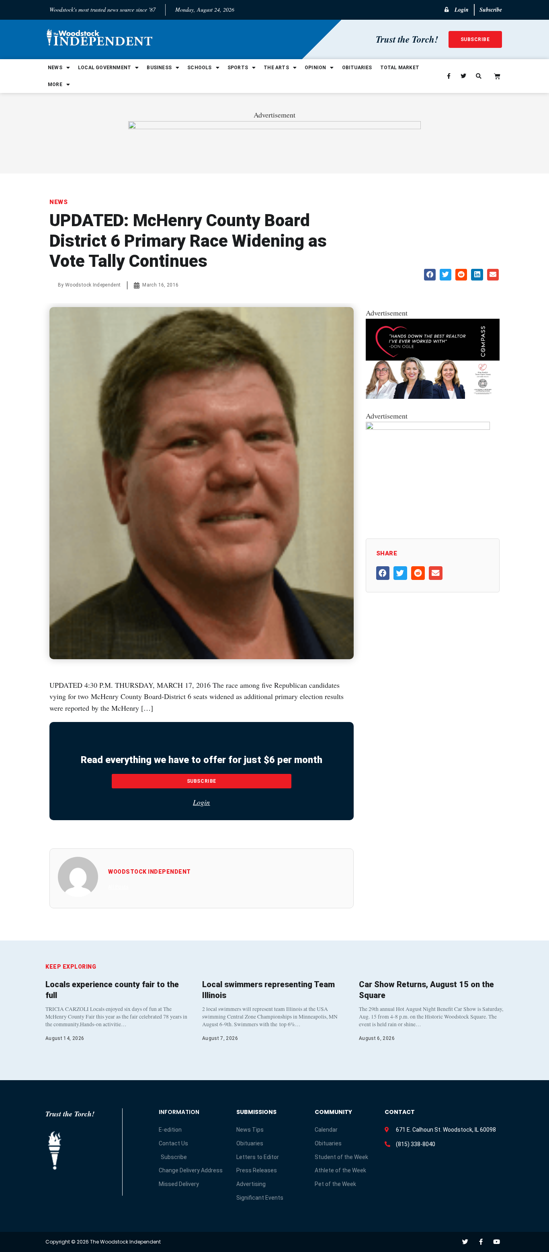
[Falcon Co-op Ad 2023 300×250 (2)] (428, 427)
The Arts (276, 67)
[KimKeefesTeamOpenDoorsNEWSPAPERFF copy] (433, 396)
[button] (430, 275)
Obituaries (357, 67)
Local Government (104, 67)
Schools (199, 67)
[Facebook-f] (481, 1242)
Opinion (315, 67)
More (55, 84)
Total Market (399, 67)
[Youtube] (497, 1242)
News (55, 67)
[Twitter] (465, 1242)
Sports (237, 67)
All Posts (118, 887)
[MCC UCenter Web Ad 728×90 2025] (274, 126)
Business (159, 67)
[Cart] (497, 76)
